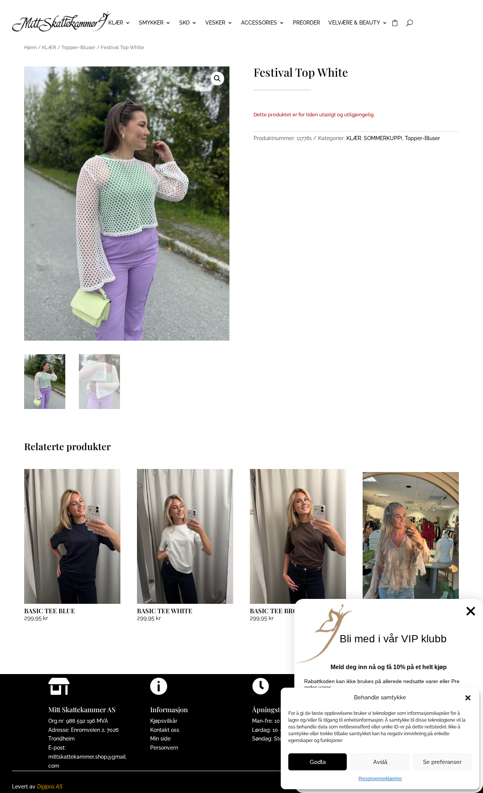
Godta (318, 762)
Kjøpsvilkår (163, 721)
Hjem (30, 47)
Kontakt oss (164, 730)
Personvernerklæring (379, 778)
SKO (184, 23)
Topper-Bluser (78, 47)
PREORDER (306, 23)
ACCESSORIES (259, 23)
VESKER (215, 23)
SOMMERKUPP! (383, 138)
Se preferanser (442, 762)
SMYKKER (151, 23)
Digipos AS (49, 787)
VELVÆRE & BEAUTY (354, 23)
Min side (160, 739)
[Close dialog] (470, 611)
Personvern (164, 748)
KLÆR (115, 23)
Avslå (380, 762)
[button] (468, 698)
